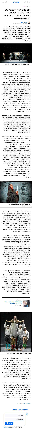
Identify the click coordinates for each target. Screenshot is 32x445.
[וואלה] (16, 2)
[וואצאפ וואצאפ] (6, 2)
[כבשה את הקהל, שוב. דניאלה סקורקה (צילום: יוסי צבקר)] (16, 333)
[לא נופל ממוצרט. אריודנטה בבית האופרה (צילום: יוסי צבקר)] (16, 54)
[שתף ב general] (3, 2)
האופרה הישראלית (22, 403)
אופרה (28, 403)
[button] (25, 2)
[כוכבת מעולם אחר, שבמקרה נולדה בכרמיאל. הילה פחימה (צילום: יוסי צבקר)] (16, 194)
